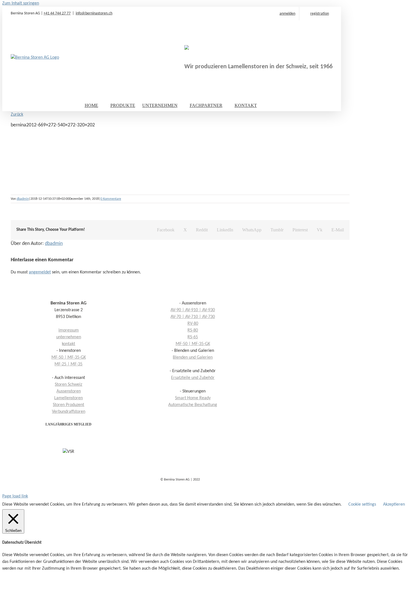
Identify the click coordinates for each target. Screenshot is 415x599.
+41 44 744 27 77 (57, 13)
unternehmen (68, 337)
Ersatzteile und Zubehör (193, 378)
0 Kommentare (111, 199)
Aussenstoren (68, 391)
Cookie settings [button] (362, 504)
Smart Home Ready (193, 398)
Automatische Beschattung (192, 405)
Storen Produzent (68, 405)
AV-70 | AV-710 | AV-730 (193, 317)
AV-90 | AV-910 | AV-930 (193, 310)
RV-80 (192, 323)
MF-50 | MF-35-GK (193, 344)
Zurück (17, 114)
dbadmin (23, 199)
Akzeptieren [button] (394, 504)
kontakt (68, 344)
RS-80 (192, 330)
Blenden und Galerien (193, 357)
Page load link (15, 496)
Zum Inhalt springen (20, 3)
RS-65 (192, 337)
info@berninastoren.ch (94, 13)
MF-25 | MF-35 (68, 364)
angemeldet (40, 272)
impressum (68, 330)
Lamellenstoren (68, 398)
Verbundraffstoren (68, 411)
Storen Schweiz (68, 384)
